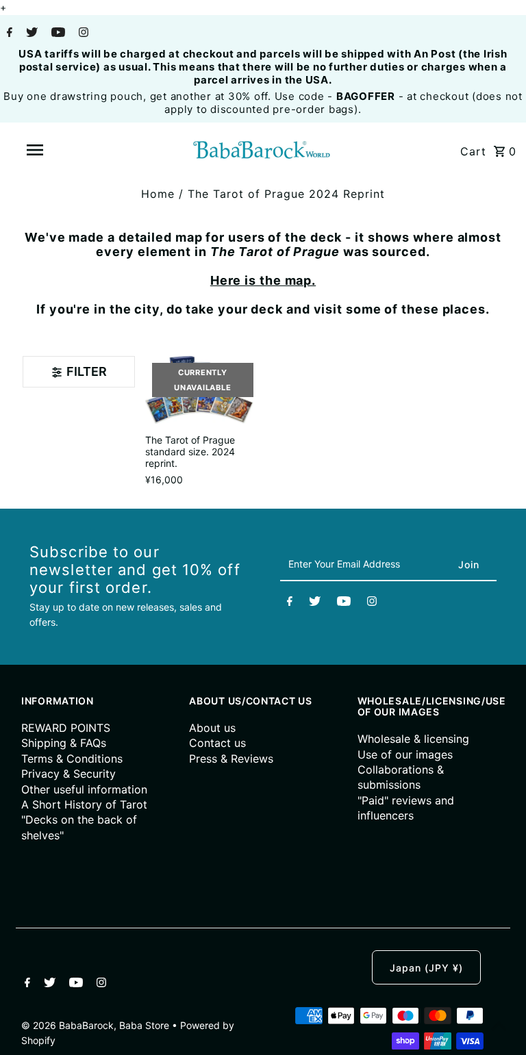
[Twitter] (30, 33)
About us (212, 728)
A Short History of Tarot (84, 804)
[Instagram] (81, 33)
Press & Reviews (231, 758)
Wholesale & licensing (413, 739)
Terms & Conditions (72, 758)
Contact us (217, 743)
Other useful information (84, 789)
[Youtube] (56, 33)
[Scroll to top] (498, 1027)
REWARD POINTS (65, 728)
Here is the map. (263, 280)
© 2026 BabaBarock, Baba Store (96, 1025)
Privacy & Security (68, 773)
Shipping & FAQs (63, 743)
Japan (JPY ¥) (426, 968)
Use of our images (405, 754)
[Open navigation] (60, 150)
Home (158, 194)
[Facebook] (7, 33)
